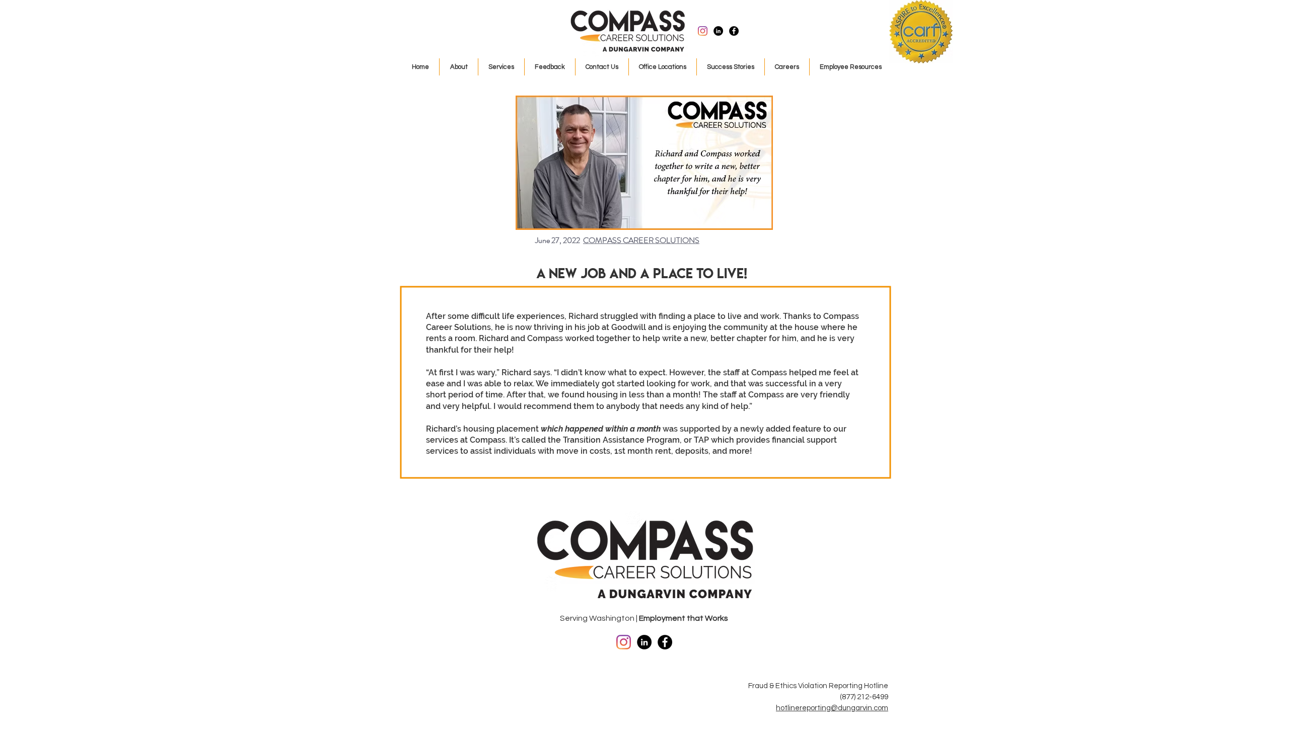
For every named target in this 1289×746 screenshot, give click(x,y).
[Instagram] (702, 31)
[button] (501, 66)
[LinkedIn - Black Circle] (718, 31)
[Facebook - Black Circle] (734, 31)
